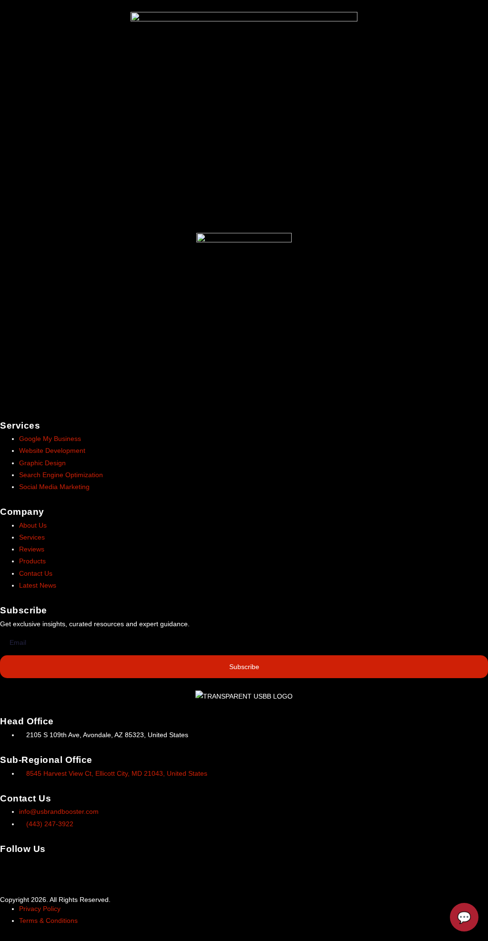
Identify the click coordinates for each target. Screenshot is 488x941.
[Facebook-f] (12, 868)
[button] (244, 225)
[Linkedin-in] (63, 868)
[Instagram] (38, 868)
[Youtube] (89, 868)
